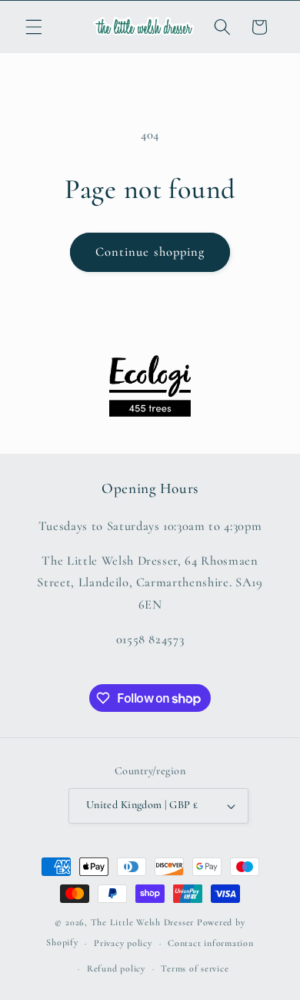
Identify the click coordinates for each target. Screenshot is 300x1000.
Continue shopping (150, 252)
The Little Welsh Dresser (142, 922)
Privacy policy (123, 943)
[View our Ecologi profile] (150, 386)
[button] (33, 26)
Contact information (211, 943)
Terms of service (194, 968)
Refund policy (116, 968)
